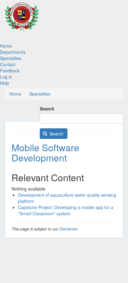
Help (4, 83)
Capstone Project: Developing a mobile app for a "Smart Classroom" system (65, 210)
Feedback (10, 70)
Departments (12, 52)
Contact (7, 64)
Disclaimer (68, 229)
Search (47, 108)
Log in (6, 77)
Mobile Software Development (45, 152)
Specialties (10, 58)
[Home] (22, 19)
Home (6, 46)
